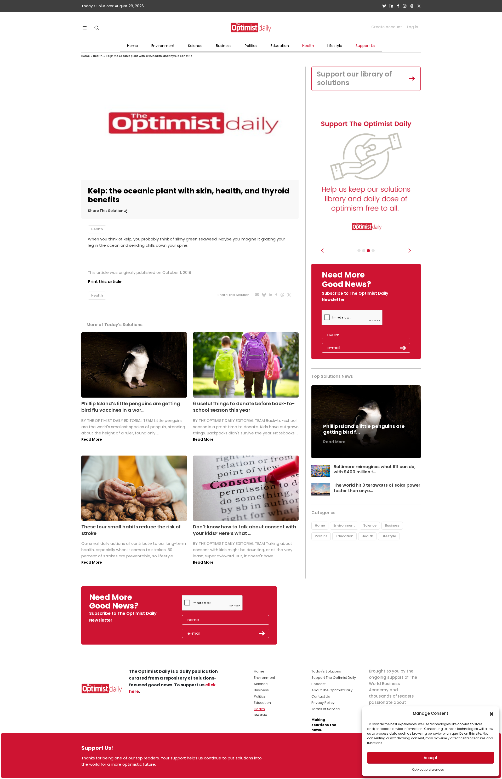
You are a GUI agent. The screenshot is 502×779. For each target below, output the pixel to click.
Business (223, 45)
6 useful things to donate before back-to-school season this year (244, 406)
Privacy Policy (322, 702)
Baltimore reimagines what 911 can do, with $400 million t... (374, 469)
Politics (251, 45)
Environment (163, 45)
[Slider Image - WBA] (363, 250)
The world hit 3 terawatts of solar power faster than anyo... (377, 488)
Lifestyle (334, 45)
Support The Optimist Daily (333, 677)
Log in (412, 26)
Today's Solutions (326, 671)
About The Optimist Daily (331, 690)
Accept (431, 757)
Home (132, 45)
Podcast (318, 683)
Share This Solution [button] (106, 210)
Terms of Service (325, 708)
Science (195, 45)
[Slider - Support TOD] (368, 250)
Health (308, 45)
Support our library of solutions (354, 78)
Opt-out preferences (428, 769)
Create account (386, 26)
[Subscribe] (359, 250)
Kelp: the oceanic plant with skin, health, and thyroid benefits (149, 56)
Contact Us (320, 696)
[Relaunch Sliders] (373, 250)
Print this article (105, 282)
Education (280, 45)
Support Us (365, 45)
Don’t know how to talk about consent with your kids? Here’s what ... (244, 529)
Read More (91, 439)
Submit (403, 348)
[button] (491, 713)
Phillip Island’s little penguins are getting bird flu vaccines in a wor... (130, 406)
